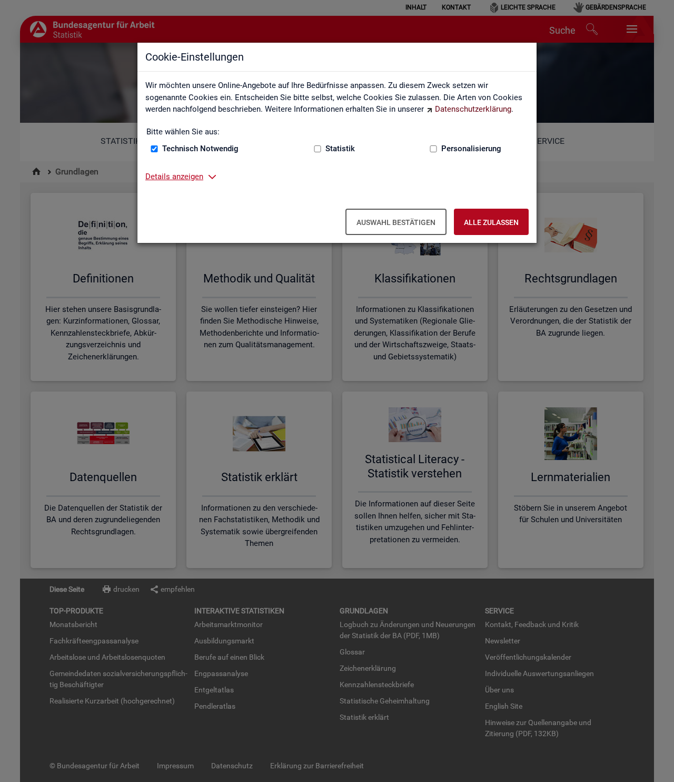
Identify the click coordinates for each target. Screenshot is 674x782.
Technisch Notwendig (200, 148)
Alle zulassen (491, 222)
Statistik (340, 148)
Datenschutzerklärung (473, 109)
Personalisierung (471, 148)
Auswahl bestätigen (395, 222)
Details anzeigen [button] (174, 176)
